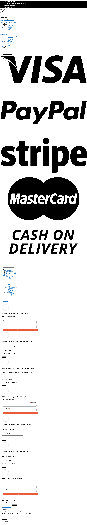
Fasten (9, 32)
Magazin (5, 24)
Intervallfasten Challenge (10, 22)
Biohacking (10, 43)
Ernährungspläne (7, 19)
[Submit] (3, 269)
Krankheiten (10, 37)
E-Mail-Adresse (5, 511)
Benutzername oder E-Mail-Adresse (10, 500)
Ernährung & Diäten (9, 30)
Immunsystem (10, 38)
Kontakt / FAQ (6, 264)
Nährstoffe (10, 33)
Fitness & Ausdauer (9, 25)
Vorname (5, 320)
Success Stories (11, 42)
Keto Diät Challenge (9, 20)
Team (4, 47)
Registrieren (5, 519)
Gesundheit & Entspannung (11, 36)
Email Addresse (6, 325)
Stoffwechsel (10, 39)
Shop (4, 23)
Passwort (4, 502)
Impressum (5, 265)
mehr (9, 29)
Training (9, 26)
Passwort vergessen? (6, 507)
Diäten (9, 31)
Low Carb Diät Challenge (10, 21)
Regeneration (10, 28)
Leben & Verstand (9, 41)
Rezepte (5, 46)
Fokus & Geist (10, 44)
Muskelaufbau (10, 27)
